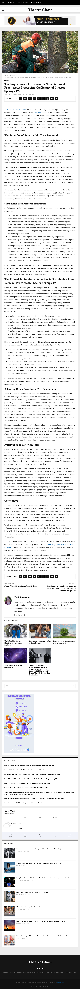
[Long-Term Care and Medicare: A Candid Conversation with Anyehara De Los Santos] (9, 882)
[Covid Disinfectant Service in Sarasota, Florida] (9, 896)
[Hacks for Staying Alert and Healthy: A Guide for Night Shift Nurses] (9, 867)
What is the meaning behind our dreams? (14, 666)
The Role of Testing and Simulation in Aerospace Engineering (13, 643)
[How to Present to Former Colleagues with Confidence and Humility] (9, 853)
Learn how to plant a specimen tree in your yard (64, 642)
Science (7, 80)
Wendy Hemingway (11, 94)
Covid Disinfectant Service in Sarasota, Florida (32, 892)
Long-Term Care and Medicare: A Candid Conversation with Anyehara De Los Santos (44, 878)
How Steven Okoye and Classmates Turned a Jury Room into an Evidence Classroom (34, 798)
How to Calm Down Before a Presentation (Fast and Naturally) (26, 788)
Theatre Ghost (40, 9)
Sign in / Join (36, 2)
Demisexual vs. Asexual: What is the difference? (40, 642)
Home (32, 986)
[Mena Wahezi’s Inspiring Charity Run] (9, 911)
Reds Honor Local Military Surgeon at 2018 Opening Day (23, 803)
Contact (45, 986)
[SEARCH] (73, 686)
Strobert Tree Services (16, 109)
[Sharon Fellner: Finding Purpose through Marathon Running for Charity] (9, 925)
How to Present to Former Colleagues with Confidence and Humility (28, 783)
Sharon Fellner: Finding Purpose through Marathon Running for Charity (40, 921)
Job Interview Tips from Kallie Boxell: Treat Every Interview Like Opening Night (32, 774)
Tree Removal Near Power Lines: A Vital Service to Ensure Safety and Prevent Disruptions (61, 588)
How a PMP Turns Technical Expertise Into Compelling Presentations (28, 770)
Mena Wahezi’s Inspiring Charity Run (20, 586)
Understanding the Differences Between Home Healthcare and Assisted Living (42, 936)
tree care (37, 112)
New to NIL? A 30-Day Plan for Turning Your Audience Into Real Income (29, 765)
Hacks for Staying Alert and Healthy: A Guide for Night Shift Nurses (39, 863)
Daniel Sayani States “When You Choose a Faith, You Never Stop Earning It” (30, 779)
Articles (38, 986)
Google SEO (60, 982)
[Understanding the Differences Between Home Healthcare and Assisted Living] (9, 940)
